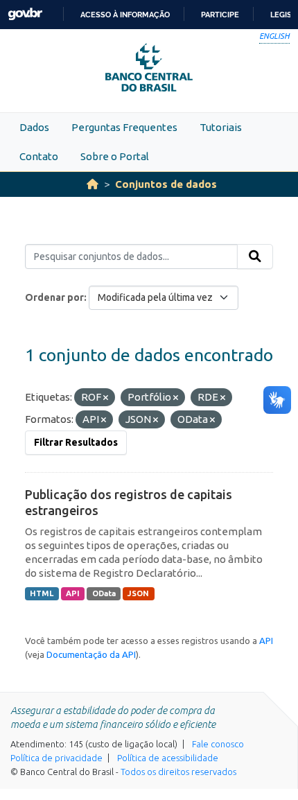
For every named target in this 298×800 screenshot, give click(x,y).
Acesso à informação (125, 14)
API (73, 593)
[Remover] (105, 398)
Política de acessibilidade (167, 758)
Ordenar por (54, 297)
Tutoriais (221, 127)
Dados (34, 127)
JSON (138, 593)
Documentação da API (91, 654)
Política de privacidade (56, 758)
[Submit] (255, 256)
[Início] (92, 184)
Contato (38, 156)
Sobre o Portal (114, 156)
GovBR (25, 14)
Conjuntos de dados (166, 184)
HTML (41, 593)
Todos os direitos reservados (178, 771)
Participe (220, 14)
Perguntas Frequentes (124, 127)
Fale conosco (218, 744)
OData (104, 593)
